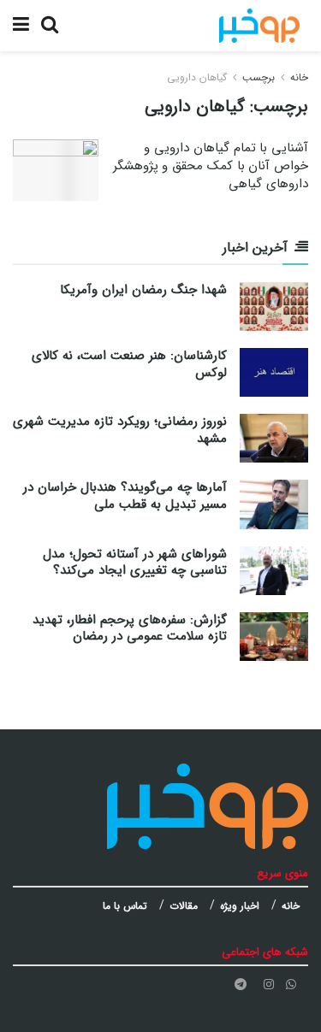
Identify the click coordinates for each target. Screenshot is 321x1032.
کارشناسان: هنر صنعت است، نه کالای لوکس (129, 364)
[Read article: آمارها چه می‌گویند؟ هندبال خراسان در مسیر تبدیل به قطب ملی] (274, 504)
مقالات (183, 906)
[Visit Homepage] (259, 26)
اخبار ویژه (239, 906)
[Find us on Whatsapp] (291, 984)
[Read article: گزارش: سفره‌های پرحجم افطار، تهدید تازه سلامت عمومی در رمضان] (274, 636)
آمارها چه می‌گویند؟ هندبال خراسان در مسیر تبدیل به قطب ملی (125, 496)
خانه (299, 77)
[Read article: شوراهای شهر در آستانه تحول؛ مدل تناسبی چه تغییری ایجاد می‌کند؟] (274, 570)
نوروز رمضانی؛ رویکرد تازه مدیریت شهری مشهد (120, 430)
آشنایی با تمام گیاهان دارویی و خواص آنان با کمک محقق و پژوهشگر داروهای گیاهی (210, 166)
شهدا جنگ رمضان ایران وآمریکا (143, 290)
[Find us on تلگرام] (241, 984)
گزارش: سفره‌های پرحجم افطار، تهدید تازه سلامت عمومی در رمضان (130, 628)
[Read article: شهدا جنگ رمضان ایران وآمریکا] (274, 306)
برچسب (258, 77)
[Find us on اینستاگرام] (269, 984)
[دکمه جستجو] (49, 25)
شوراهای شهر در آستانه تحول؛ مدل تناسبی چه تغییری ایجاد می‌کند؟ (135, 562)
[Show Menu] (21, 25)
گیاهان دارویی (197, 77)
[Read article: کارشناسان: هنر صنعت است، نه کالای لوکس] (274, 372)
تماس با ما (125, 906)
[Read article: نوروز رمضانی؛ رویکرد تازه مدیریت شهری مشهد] (274, 438)
